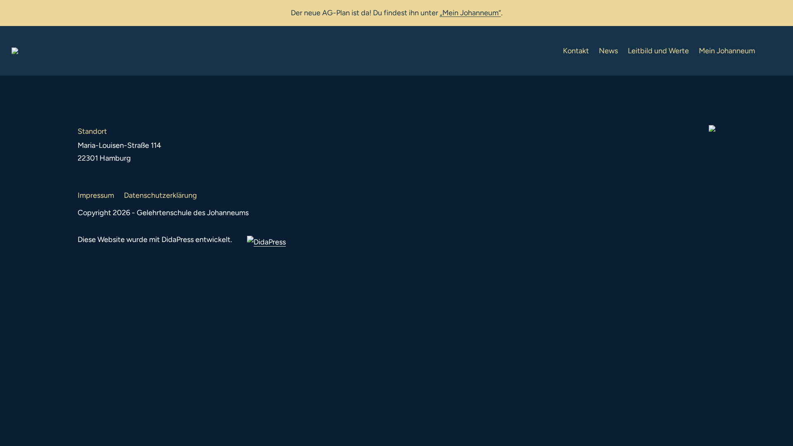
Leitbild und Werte (658, 50)
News (608, 50)
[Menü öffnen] (774, 50)
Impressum (96, 195)
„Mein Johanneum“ (470, 12)
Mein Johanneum (727, 50)
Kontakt (576, 50)
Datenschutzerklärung (160, 195)
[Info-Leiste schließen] (780, 11)
